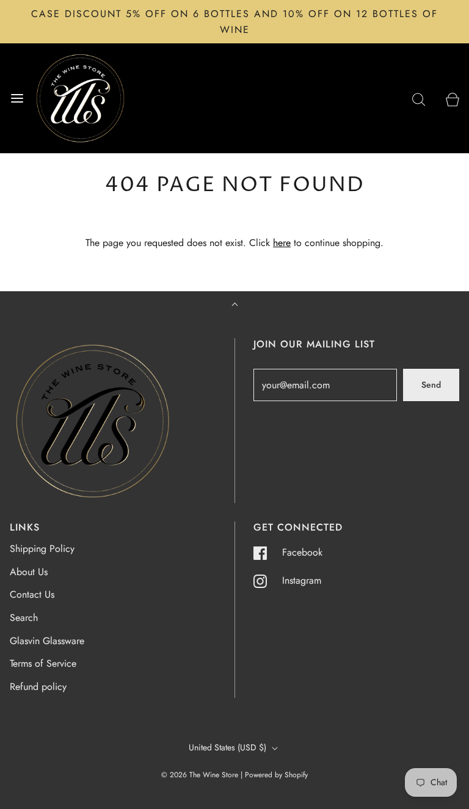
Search (24, 618)
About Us (29, 572)
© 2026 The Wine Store (199, 774)
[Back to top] (234, 305)
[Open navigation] (17, 98)
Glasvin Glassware (47, 641)
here (282, 243)
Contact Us (32, 594)
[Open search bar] (418, 98)
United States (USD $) (229, 747)
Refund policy (38, 687)
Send (431, 385)
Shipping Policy (42, 549)
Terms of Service (43, 663)
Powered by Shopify (276, 774)
